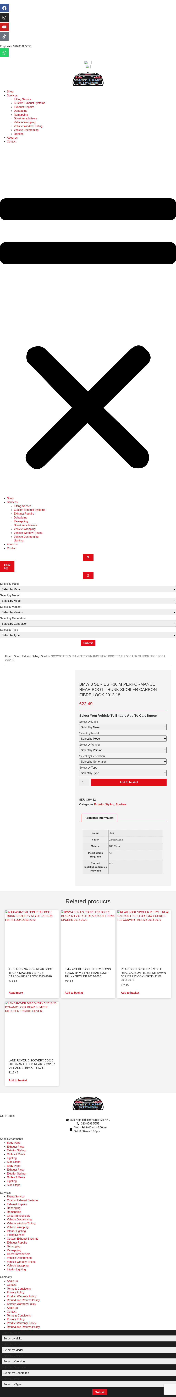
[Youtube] (4, 27)
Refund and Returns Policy (23, 1300)
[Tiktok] (4, 36)
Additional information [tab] (99, 817)
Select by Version (10, 606)
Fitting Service (22, 99)
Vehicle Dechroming (26, 129)
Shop (10, 91)
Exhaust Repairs (24, 107)
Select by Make (9, 584)
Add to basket (129, 782)
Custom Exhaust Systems (29, 103)
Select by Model (10, 595)
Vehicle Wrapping (24, 122)
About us (12, 137)
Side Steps (13, 1161)
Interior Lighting (16, 1231)
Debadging (20, 110)
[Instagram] (4, 17)
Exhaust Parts (15, 1146)
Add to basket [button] (74, 992)
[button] (88, 320)
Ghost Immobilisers (25, 118)
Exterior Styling (30, 656)
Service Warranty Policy (21, 1303)
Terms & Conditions (19, 1288)
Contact (11, 141)
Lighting (19, 133)
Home (8, 656)
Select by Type (9, 629)
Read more (16, 992)
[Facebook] (4, 8)
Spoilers (45, 656)
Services (12, 95)
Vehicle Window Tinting (28, 126)
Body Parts (13, 1142)
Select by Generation (13, 618)
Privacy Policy (15, 1292)
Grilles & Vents (16, 1154)
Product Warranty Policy (21, 1296)
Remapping (21, 114)
